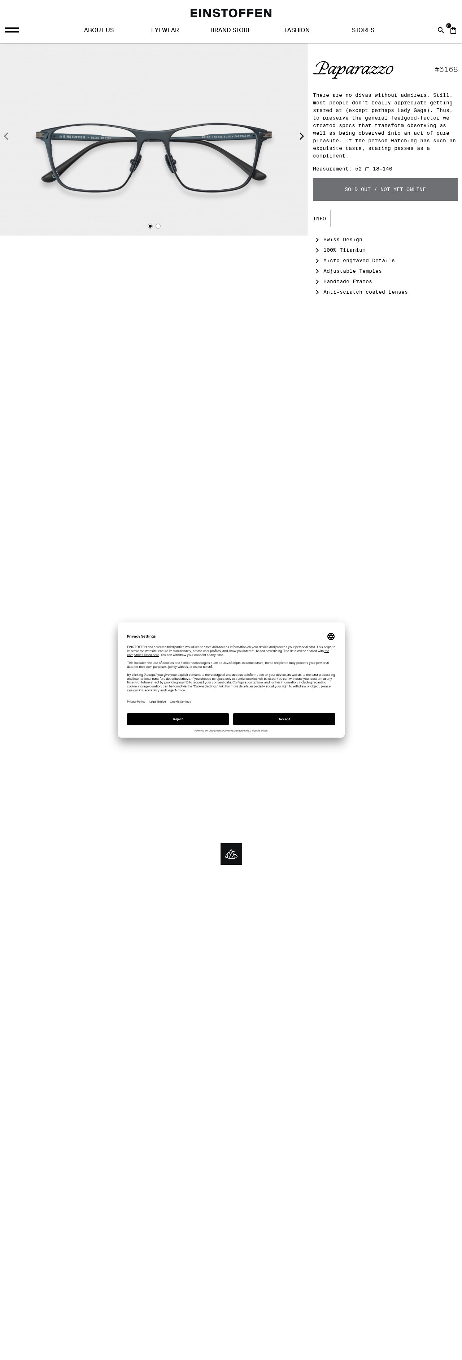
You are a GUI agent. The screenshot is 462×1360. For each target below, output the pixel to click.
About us (99, 30)
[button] (150, 226)
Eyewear (165, 30)
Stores (363, 30)
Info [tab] (319, 218)
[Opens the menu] (13, 30)
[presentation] (6, 137)
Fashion (297, 30)
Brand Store (230, 30)
